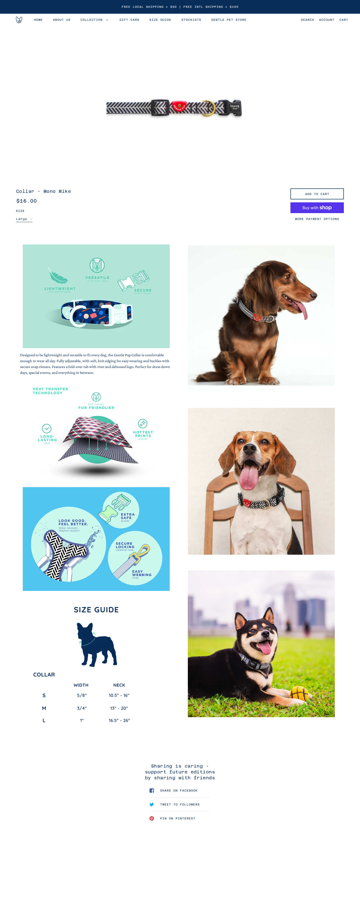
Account (327, 20)
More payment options (317, 219)
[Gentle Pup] (19, 20)
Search (307, 20)
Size (20, 211)
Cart (343, 20)
